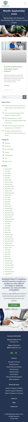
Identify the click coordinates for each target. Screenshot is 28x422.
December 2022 (9, 265)
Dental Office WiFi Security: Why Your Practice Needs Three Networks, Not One (15, 108)
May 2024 (7, 228)
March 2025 (8, 206)
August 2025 (8, 195)
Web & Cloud (8, 161)
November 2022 (9, 267)
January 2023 (8, 263)
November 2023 (9, 241)
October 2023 (8, 243)
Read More (6, 85)
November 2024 (9, 215)
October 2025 (8, 191)
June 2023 (8, 252)
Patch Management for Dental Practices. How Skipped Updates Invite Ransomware (15, 120)
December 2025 (9, 186)
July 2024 (7, 224)
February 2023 (9, 261)
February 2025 (9, 208)
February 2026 (9, 182)
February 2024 (9, 235)
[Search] (24, 97)
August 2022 (8, 274)
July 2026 (7, 171)
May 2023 (7, 254)
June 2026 (8, 173)
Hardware (7, 143)
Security (7, 152)
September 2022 (9, 272)
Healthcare (8, 146)
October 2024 (8, 217)
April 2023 (7, 256)
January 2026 (8, 184)
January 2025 (8, 210)
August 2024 (8, 221)
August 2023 (8, 248)
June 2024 (8, 226)
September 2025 (9, 193)
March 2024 (8, 232)
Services (14, 358)
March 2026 (8, 180)
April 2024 (7, 230)
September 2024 (9, 219)
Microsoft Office (9, 149)
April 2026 (7, 178)
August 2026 (8, 169)
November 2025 (9, 189)
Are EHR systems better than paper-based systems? (13, 69)
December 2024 (9, 213)
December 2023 (9, 239)
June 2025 (8, 200)
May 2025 (7, 202)
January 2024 (8, 237)
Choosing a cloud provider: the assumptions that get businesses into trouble (15, 133)
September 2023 (9, 245)
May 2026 (7, 176)
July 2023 (7, 250)
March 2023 (8, 259)
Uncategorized (9, 155)
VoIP (6, 158)
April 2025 (7, 204)
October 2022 (8, 269)
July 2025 (7, 197)
